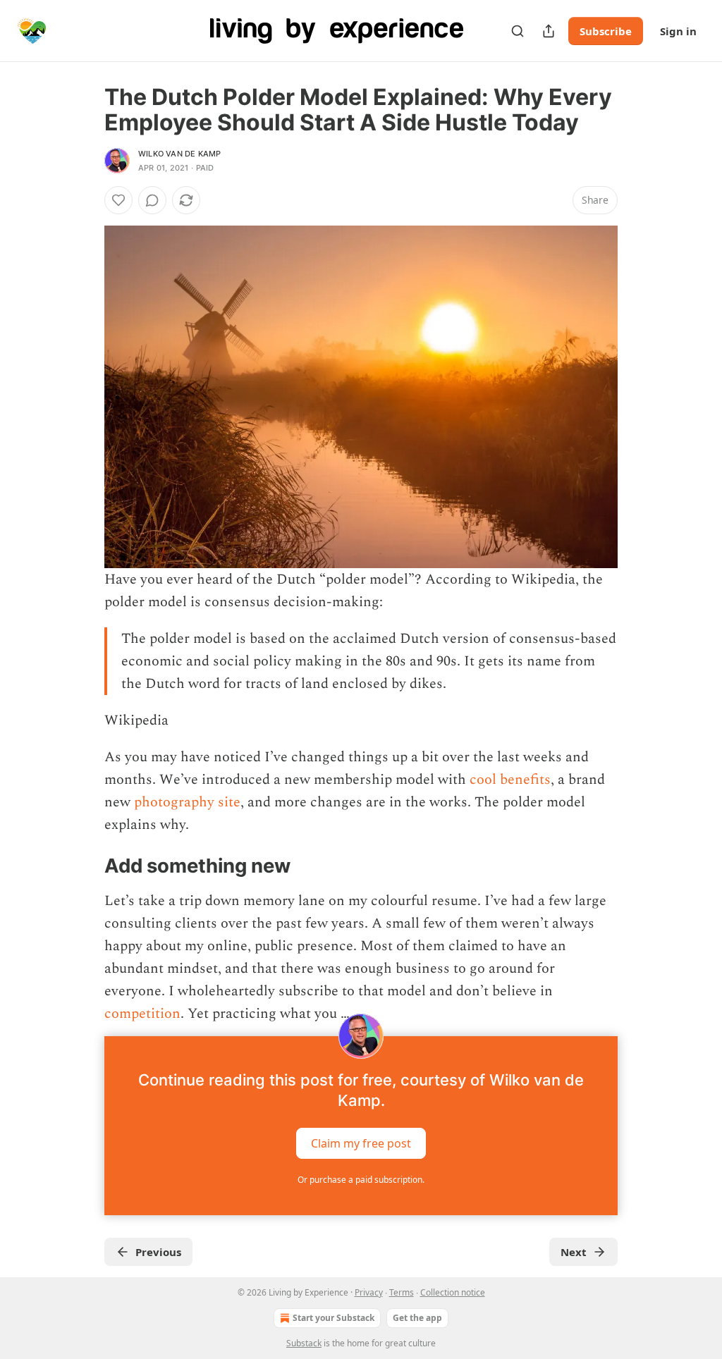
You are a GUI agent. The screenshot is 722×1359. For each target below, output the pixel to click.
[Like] (118, 200)
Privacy (369, 1292)
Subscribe (606, 31)
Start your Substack (333, 1318)
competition (142, 1013)
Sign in (678, 31)
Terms (401, 1292)
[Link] (84, 866)
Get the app (417, 1318)
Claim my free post (361, 1143)
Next (574, 1252)
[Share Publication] (548, 31)
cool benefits (510, 779)
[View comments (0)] (152, 200)
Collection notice (452, 1292)
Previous (158, 1252)
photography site (187, 802)
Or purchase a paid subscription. (361, 1180)
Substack (304, 1343)
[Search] (517, 31)
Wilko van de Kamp (179, 154)
